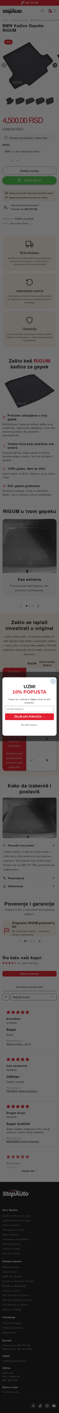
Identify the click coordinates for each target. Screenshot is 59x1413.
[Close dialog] (53, 681)
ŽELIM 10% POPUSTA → (29, 716)
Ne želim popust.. (29, 725)
